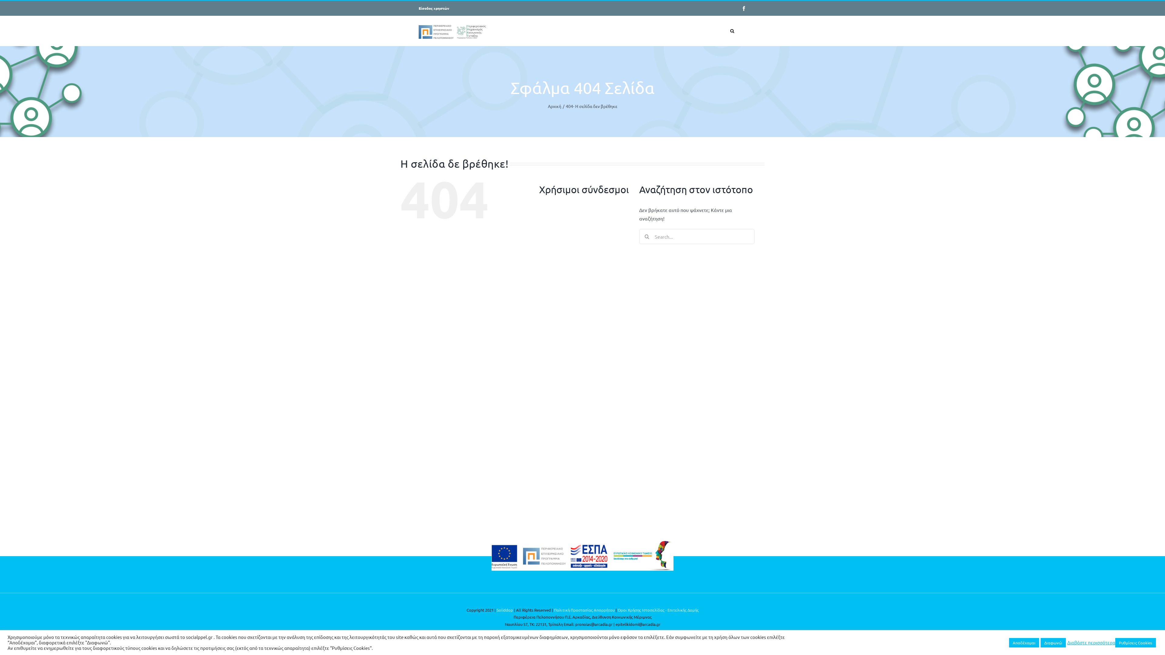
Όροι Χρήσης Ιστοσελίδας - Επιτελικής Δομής (658, 610)
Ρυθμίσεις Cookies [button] (1135, 642)
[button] (732, 31)
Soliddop (505, 610)
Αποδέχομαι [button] (1024, 642)
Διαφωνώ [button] (1053, 642)
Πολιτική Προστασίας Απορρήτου (584, 610)
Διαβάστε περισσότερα (1091, 642)
